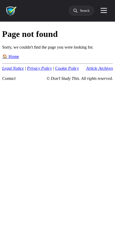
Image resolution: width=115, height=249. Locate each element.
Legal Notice (13, 68)
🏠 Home (10, 56)
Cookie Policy (67, 68)
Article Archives (99, 68)
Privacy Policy (39, 68)
